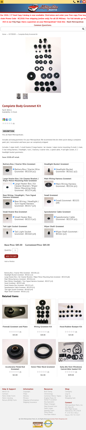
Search (83, 29)
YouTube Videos (50, 414)
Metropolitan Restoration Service (43, 8)
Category (68, 391)
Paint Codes (48, 408)
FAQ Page (16, 21)
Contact (74, 2)
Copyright (26, 391)
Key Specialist (49, 402)
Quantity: (8, 250)
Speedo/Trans (49, 411)
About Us (5, 391)
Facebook (81, 1)
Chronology (48, 394)
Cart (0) (78, 2)
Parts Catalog (7, 398)
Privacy (25, 398)
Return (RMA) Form (9, 400)
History (26, 396)
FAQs (25, 394)
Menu (2, 2)
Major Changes (49, 404)
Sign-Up (68, 396)
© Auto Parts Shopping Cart (58, 419)
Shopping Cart (70, 398)
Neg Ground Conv (50, 406)
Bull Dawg (48, 391)
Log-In (67, 394)
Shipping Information (31, 400)
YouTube (84, 1)
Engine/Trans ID (50, 399)
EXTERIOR (12, 34)
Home (4, 34)
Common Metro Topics (52, 396)
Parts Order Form (8, 396)
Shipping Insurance (30, 402)
